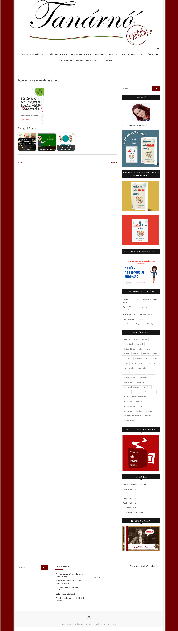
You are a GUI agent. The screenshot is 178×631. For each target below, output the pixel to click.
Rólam (150, 54)
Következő (113, 162)
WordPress (112, 624)
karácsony (127, 358)
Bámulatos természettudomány (134, 484)
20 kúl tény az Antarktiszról (133, 319)
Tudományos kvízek (130, 508)
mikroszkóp (128, 373)
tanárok (135, 392)
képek (126, 363)
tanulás (126, 392)
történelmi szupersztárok (132, 416)
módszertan (140, 373)
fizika (148, 349)
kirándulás (138, 358)
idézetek (136, 354)
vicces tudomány (129, 421)
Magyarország (129, 368)
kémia (155, 358)
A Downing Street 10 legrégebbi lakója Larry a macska (69, 575)
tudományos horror (139, 397)
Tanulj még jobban (81, 54)
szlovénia (147, 387)
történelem (149, 411)
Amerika (127, 339)
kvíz (147, 358)
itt (138, 125)
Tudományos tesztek (106, 54)
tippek (126, 397)
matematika (142, 368)
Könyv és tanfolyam (132, 54)
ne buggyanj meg (129, 377)
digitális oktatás (129, 349)
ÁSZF (94, 570)
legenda (152, 363)
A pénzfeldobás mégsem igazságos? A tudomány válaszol (69, 582)
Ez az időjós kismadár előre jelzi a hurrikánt (139, 314)
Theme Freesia (93, 624)
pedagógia (140, 382)
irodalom (146, 354)
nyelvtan (143, 377)
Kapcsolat (66, 60)
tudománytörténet (130, 406)
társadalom (128, 411)
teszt (153, 392)
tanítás (145, 392)
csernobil (140, 344)
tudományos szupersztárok (133, 401)
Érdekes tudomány (31, 54)
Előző (20, 162)
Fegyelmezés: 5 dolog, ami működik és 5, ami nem (141, 324)
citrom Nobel (128, 344)
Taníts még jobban (57, 54)
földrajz (126, 354)
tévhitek (139, 411)
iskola (155, 354)
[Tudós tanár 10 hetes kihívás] (141, 271)
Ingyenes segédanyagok (89, 60)
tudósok (143, 406)
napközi (151, 373)
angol (136, 339)
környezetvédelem (138, 363)
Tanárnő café (72, 624)
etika (140, 349)
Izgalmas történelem (130, 494)
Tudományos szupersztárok (133, 512)
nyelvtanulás (128, 382)
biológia (144, 339)
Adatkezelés (97, 578)
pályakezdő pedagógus (131, 387)
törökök (148, 416)
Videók (109, 60)
